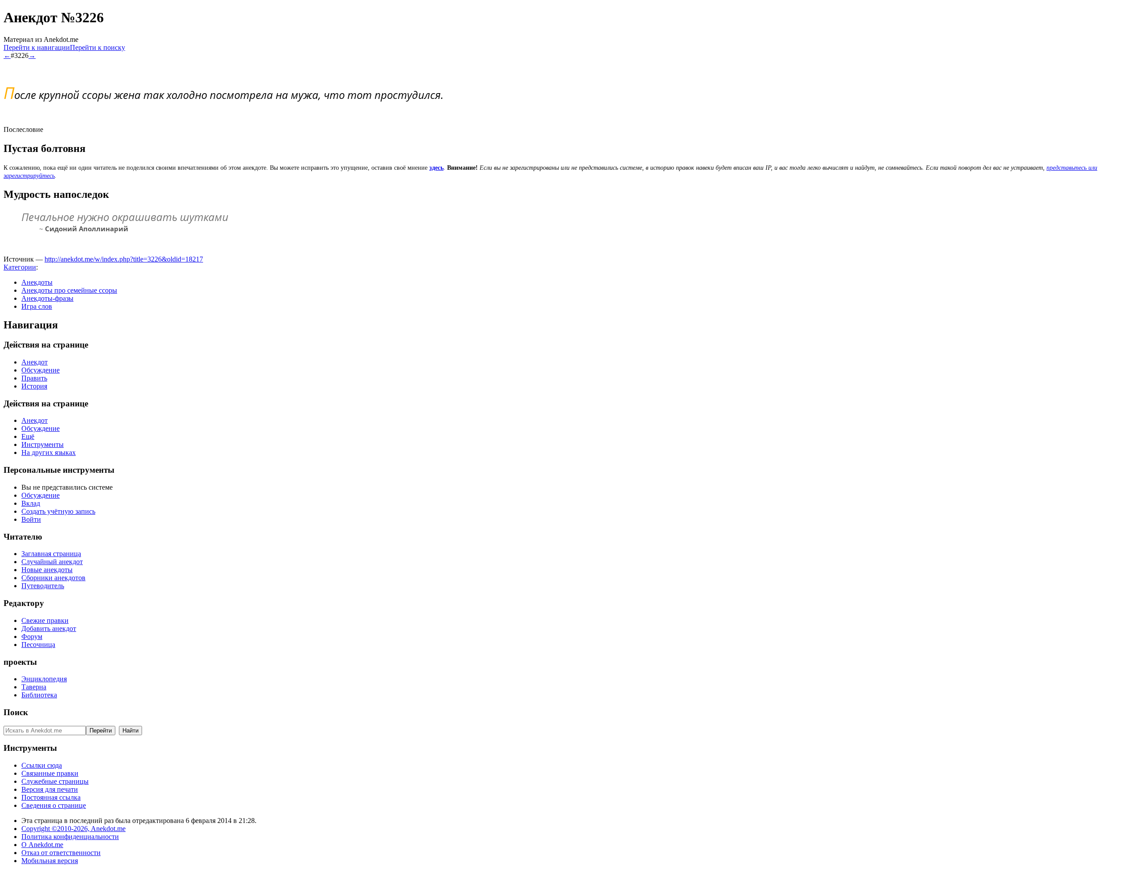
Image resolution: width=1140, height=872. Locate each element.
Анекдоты (37, 282)
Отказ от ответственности (61, 852)
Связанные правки (49, 773)
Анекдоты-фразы (47, 298)
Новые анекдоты (47, 569)
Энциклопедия (44, 679)
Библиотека (39, 695)
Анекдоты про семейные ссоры (69, 290)
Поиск (16, 712)
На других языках (48, 452)
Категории (20, 267)
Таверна (33, 687)
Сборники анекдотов (53, 577)
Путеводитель (42, 586)
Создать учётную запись (58, 511)
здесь (436, 167)
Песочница (38, 644)
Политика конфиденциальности (70, 836)
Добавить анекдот (48, 628)
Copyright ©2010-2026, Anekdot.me (73, 828)
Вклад (30, 503)
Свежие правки (45, 620)
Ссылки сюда (41, 765)
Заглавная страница (51, 553)
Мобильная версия (49, 860)
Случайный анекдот (52, 561)
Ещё (27, 436)
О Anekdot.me (42, 844)
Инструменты (42, 444)
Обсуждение (40, 370)
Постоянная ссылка (51, 797)
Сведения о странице (53, 805)
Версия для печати (49, 789)
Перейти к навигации (37, 47)
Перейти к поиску (97, 47)
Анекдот (34, 362)
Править (34, 378)
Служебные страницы (55, 781)
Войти (31, 519)
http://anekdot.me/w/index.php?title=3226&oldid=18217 (124, 259)
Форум (31, 636)
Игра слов (36, 306)
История (34, 386)
